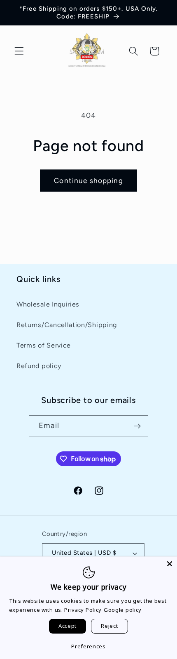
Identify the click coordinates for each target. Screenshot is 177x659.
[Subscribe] (137, 426)
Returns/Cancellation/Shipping (66, 325)
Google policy (123, 609)
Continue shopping (88, 180)
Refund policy (38, 366)
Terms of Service (43, 345)
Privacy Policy (83, 609)
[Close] (169, 564)
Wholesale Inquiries (47, 304)
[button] (19, 51)
